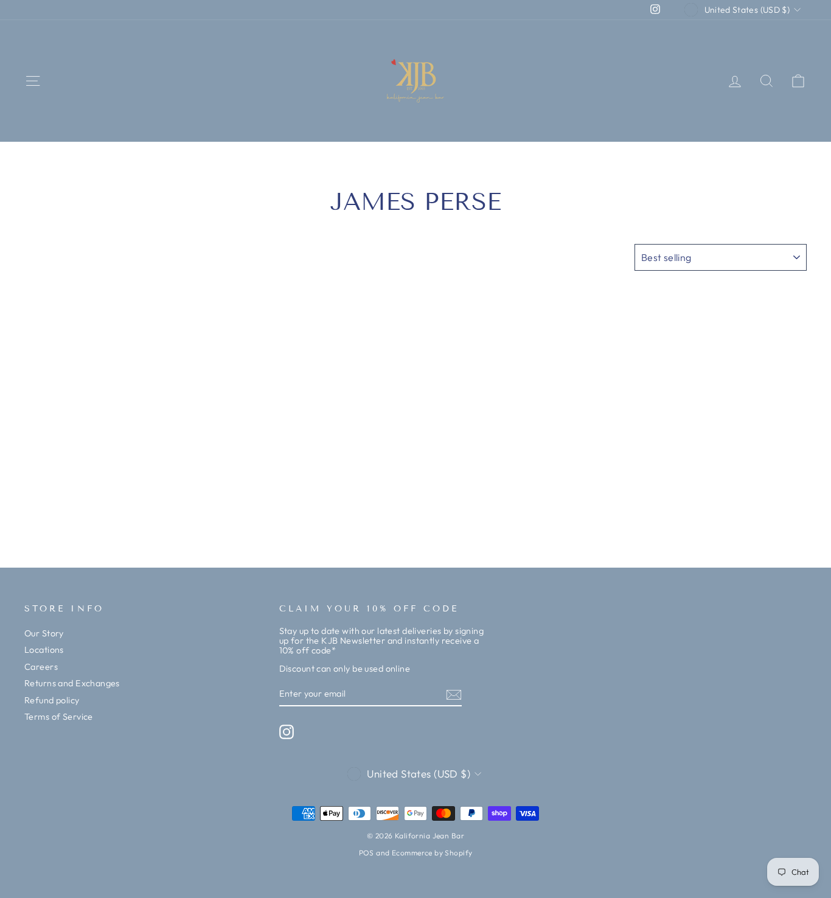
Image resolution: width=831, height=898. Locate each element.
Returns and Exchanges (72, 683)
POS (366, 852)
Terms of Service (58, 716)
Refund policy (52, 700)
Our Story (44, 633)
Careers (41, 666)
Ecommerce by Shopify (432, 852)
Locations (44, 649)
